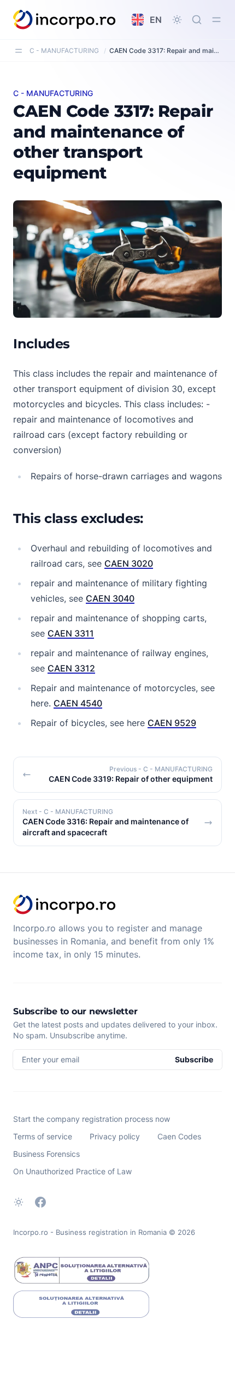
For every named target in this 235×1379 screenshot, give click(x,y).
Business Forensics (46, 1153)
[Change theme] (177, 19)
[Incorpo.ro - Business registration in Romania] (64, 19)
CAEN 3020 (128, 563)
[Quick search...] (196, 19)
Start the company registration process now (91, 1119)
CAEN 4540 (78, 703)
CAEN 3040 (110, 598)
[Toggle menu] (216, 19)
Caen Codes (179, 1136)
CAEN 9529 (172, 722)
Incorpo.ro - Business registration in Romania (90, 1232)
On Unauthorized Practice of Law (72, 1171)
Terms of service (42, 1136)
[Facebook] (40, 1202)
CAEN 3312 (71, 668)
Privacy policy (115, 1136)
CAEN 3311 (71, 633)
